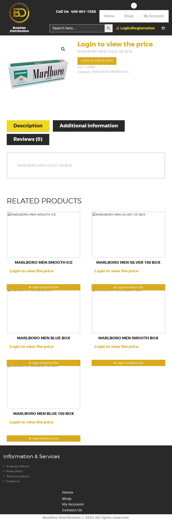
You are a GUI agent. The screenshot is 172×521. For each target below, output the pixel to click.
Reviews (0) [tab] (27, 139)
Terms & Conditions (17, 476)
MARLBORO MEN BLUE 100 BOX (43, 414)
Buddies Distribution (62, 517)
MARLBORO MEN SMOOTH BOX (128, 338)
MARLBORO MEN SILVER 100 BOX (128, 263)
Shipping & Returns (17, 466)
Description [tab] (28, 126)
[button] (63, 49)
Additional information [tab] (89, 126)
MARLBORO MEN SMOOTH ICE (44, 263)
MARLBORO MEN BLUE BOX (43, 338)
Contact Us (12, 481)
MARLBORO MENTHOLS (110, 72)
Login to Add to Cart (97, 60)
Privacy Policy (14, 471)
